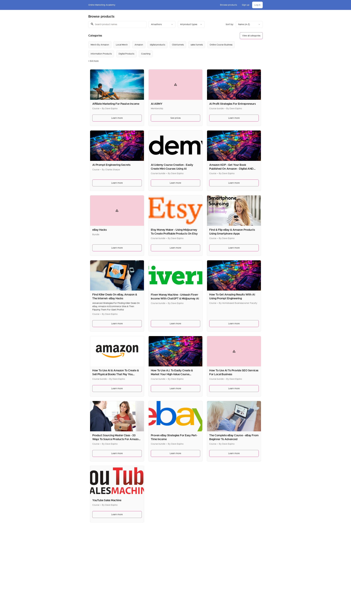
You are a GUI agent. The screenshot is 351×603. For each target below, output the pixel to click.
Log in (257, 5)
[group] (164, 49)
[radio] (99, 44)
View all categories (251, 36)
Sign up (245, 5)
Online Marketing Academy (101, 5)
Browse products (228, 5)
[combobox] (162, 24)
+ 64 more (93, 61)
